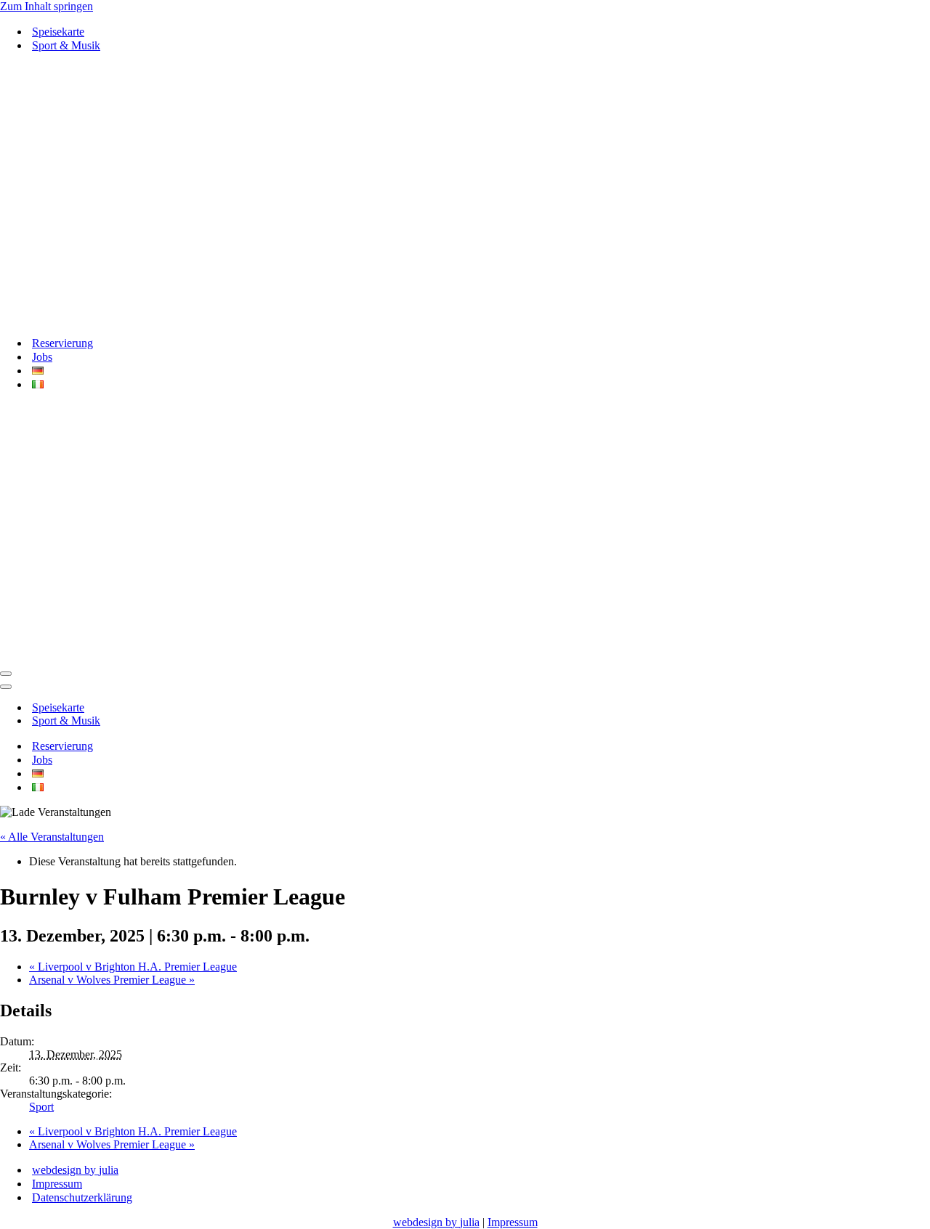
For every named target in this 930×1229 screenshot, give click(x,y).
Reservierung (62, 343)
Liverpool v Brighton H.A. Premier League (133, 966)
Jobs (42, 357)
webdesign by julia (75, 1170)
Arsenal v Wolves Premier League (112, 979)
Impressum (57, 1183)
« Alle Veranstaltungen (52, 836)
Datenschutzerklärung (82, 1197)
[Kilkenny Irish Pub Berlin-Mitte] (465, 194)
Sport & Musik (66, 45)
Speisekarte (58, 31)
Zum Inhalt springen (46, 6)
